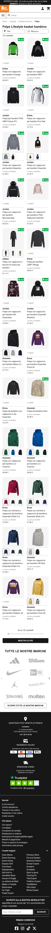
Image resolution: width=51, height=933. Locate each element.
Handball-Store (8, 875)
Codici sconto (8, 815)
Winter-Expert (32, 890)
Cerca (13, 15)
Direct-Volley (7, 860)
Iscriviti (41, 911)
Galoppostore (8, 869)
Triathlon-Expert (33, 881)
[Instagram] (23, 928)
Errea (29, 358)
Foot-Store (6, 866)
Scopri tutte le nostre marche (25, 705)
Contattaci (25, 727)
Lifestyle (13, 21)
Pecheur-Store (32, 854)
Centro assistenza (10, 807)
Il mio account (8, 804)
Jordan (30, 68)
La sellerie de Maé (10, 881)
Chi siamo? (7, 824)
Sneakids (30, 869)
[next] (49, 678)
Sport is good (32, 872)
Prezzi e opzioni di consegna (14, 842)
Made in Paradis (9, 884)
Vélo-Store (31, 887)
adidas (5, 258)
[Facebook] (17, 928)
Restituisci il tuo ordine (25, 772)
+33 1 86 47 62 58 (25, 734)
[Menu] (3, 15)
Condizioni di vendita (11, 830)
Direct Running (8, 857)
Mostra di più (25, 640)
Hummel (6, 358)
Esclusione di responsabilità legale (17, 836)
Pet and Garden (33, 857)
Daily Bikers (7, 854)
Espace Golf (7, 863)
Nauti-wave (7, 887)
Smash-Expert (32, 863)
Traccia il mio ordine (11, 810)
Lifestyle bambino (25, 21)
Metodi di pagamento (11, 839)
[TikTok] (28, 928)
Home (4, 21)
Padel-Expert (7, 893)
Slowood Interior (33, 860)
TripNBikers (31, 884)
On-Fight (6, 890)
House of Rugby (9, 878)
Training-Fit (31, 875)
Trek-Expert (31, 878)
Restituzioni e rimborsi (12, 833)
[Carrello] (49, 9)
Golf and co (7, 872)
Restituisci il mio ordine (12, 813)
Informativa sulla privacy (12, 845)
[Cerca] (9, 15)
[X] (34, 928)
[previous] (1, 678)
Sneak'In (30, 866)
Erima (5, 68)
